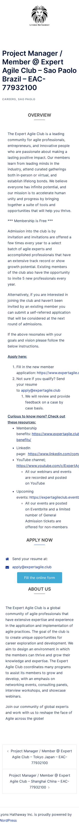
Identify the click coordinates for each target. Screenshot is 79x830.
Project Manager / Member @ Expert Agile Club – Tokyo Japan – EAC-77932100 (41, 757)
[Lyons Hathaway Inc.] (39, 15)
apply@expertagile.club (40, 390)
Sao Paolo (26, 99)
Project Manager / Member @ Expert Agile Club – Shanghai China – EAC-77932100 (39, 781)
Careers (9, 99)
